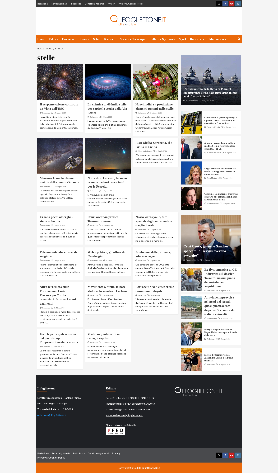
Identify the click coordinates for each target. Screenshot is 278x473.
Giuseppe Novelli (213, 127)
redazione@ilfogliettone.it (51, 414)
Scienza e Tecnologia (132, 39)
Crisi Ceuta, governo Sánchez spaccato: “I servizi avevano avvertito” (205, 250)
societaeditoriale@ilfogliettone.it (124, 415)
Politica (53, 39)
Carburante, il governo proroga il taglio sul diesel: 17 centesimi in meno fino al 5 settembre (220, 120)
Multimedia (216, 39)
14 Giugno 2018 (60, 187)
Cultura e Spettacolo (162, 39)
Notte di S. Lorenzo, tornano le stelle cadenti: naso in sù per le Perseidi (107, 182)
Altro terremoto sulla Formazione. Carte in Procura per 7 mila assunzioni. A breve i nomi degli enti (58, 295)
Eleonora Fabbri (192, 101)
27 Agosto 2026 (224, 339)
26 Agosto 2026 (208, 101)
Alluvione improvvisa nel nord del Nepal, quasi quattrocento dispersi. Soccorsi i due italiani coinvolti (220, 306)
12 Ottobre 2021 (155, 113)
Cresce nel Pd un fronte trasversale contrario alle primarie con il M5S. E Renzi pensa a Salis (221, 197)
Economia (68, 39)
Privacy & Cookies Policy (130, 3)
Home (41, 39)
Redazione (42, 3)
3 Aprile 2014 (154, 260)
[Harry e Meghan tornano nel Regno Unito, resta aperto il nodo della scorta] (191, 333)
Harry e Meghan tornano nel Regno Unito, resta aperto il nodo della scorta (220, 332)
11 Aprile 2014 (155, 230)
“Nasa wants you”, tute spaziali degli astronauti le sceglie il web (153, 221)
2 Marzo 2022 (107, 117)
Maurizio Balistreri (145, 151)
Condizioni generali (94, 3)
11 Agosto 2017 (108, 191)
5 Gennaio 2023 (60, 113)
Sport (182, 39)
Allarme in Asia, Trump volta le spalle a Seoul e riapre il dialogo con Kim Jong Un (219, 146)
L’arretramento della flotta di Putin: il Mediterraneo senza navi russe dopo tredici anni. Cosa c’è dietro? (210, 92)
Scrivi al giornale (59, 3)
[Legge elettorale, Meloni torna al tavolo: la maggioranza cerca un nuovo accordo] (191, 172)
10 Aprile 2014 (59, 260)
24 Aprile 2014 (59, 225)
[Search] (239, 39)
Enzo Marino (212, 178)
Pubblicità (76, 3)
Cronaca (84, 39)
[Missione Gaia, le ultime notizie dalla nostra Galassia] (60, 156)
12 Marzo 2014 (107, 295)
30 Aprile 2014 (161, 151)
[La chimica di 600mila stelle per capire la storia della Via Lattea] (108, 82)
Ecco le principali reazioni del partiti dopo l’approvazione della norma (59, 338)
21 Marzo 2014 (59, 308)
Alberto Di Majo (96, 260)
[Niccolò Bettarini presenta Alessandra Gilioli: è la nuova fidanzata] (191, 359)
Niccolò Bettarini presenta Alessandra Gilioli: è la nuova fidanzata (218, 358)
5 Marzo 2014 (59, 347)
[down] (203, 39)
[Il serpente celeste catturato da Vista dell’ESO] (60, 82)
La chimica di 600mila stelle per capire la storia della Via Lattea (107, 108)
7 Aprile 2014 (111, 260)
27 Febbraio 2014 (108, 342)
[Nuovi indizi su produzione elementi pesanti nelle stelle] (156, 82)
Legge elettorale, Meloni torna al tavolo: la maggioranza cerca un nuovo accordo (220, 171)
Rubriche (196, 39)
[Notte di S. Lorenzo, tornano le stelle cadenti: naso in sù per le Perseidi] (108, 156)
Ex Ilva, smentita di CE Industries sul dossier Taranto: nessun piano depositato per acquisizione (220, 278)
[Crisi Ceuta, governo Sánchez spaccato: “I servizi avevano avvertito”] (211, 239)
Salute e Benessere (104, 39)
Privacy (111, 3)
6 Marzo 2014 (154, 295)
